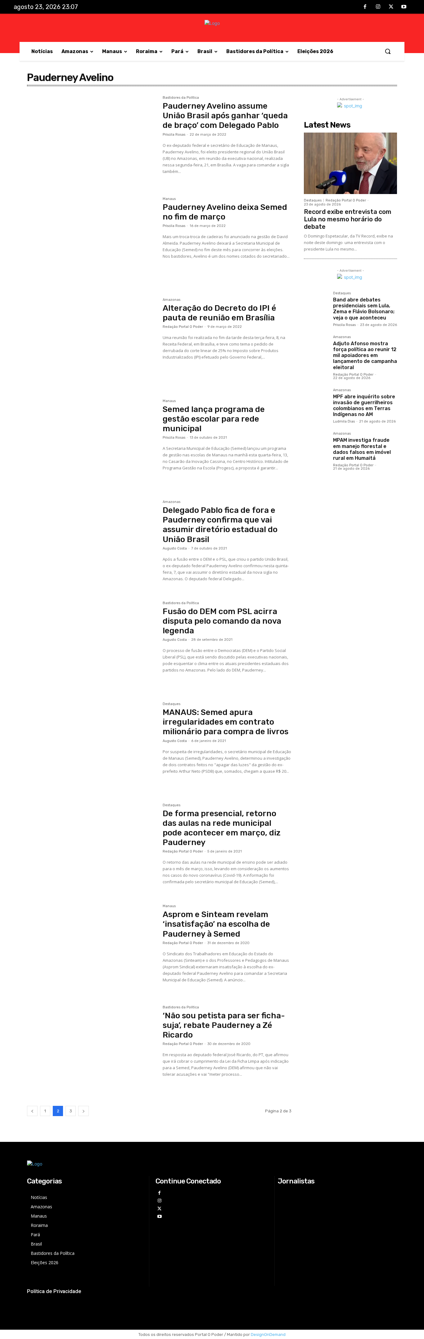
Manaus (169, 199)
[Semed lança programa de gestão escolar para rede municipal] (91, 442)
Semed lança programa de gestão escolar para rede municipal (214, 419)
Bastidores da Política (181, 98)
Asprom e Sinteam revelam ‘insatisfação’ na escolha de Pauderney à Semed (216, 924)
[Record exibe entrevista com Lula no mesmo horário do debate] (350, 163)
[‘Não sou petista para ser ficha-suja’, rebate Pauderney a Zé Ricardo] (91, 1048)
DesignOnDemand (268, 1334)
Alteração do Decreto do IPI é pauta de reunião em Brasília (219, 313)
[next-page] (83, 1111)
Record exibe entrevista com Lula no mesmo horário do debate (347, 219)
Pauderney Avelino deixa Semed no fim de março (225, 212)
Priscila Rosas (174, 135)
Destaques (171, 704)
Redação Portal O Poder (183, 327)
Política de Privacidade (54, 1291)
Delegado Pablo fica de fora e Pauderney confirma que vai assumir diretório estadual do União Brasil (220, 524)
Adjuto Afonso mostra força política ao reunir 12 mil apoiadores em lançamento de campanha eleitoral (365, 355)
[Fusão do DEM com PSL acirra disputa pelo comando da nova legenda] (91, 644)
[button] (387, 51)
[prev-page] (32, 1111)
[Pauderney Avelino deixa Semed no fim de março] (91, 240)
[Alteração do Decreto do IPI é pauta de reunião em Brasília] (91, 341)
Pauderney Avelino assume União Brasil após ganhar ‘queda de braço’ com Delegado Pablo (225, 115)
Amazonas (171, 300)
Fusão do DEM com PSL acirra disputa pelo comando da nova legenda (222, 621)
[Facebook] (365, 7)
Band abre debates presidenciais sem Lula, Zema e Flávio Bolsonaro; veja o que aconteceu (364, 309)
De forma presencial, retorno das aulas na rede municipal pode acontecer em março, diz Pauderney (222, 828)
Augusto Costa (175, 548)
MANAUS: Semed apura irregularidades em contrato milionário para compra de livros (225, 722)
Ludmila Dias (344, 421)
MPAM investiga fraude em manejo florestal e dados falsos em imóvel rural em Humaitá (362, 449)
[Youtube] (403, 7)
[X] (391, 7)
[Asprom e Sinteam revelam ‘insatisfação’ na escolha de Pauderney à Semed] (91, 947)
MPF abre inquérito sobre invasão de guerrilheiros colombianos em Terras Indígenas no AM (364, 406)
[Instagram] (378, 7)
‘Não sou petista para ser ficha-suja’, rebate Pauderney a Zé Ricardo (224, 1025)
